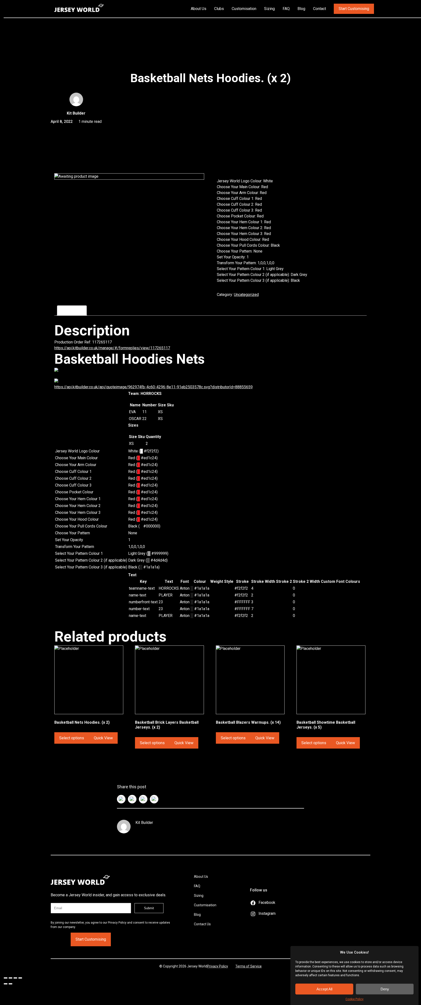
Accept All (324, 989)
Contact (319, 8)
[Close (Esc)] (6, 978)
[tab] (72, 310)
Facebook (266, 902)
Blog (301, 8)
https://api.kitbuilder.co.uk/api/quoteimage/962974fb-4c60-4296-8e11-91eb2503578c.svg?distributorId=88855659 (153, 387)
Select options (71, 738)
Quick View (103, 738)
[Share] (10, 978)
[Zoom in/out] (20, 978)
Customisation (244, 8)
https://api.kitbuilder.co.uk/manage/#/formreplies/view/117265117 (112, 348)
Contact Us (202, 924)
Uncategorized (246, 294)
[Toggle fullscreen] (15, 978)
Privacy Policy (217, 966)
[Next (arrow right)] (10, 984)
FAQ (286, 8)
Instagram (267, 913)
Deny (385, 989)
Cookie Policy (354, 999)
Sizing (269, 8)
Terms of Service (248, 966)
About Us (198, 8)
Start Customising (354, 8)
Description (72, 310)
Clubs (219, 8)
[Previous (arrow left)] (6, 984)
